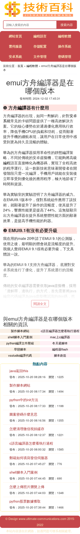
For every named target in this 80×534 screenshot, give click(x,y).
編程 (6, 162)
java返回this (18, 370)
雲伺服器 (15, 46)
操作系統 (64, 46)
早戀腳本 (20, 349)
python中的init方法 (23, 399)
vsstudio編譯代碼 (20, 355)
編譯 (21, 107)
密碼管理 (64, 56)
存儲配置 (40, 46)
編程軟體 (64, 36)
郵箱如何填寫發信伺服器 (28, 457)
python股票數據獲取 (25, 501)
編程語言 (40, 36)
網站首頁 (15, 36)
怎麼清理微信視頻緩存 (26, 428)
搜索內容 (67, 24)
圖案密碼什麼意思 (23, 414)
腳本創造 (60, 355)
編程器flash (60, 349)
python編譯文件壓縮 (20, 343)
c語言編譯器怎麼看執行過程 (60, 331)
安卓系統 (15, 56)
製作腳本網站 (20, 331)
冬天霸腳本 (60, 343)
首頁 (20, 66)
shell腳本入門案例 (20, 337)
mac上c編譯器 (60, 337)
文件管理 (40, 56)
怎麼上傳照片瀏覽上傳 (26, 486)
